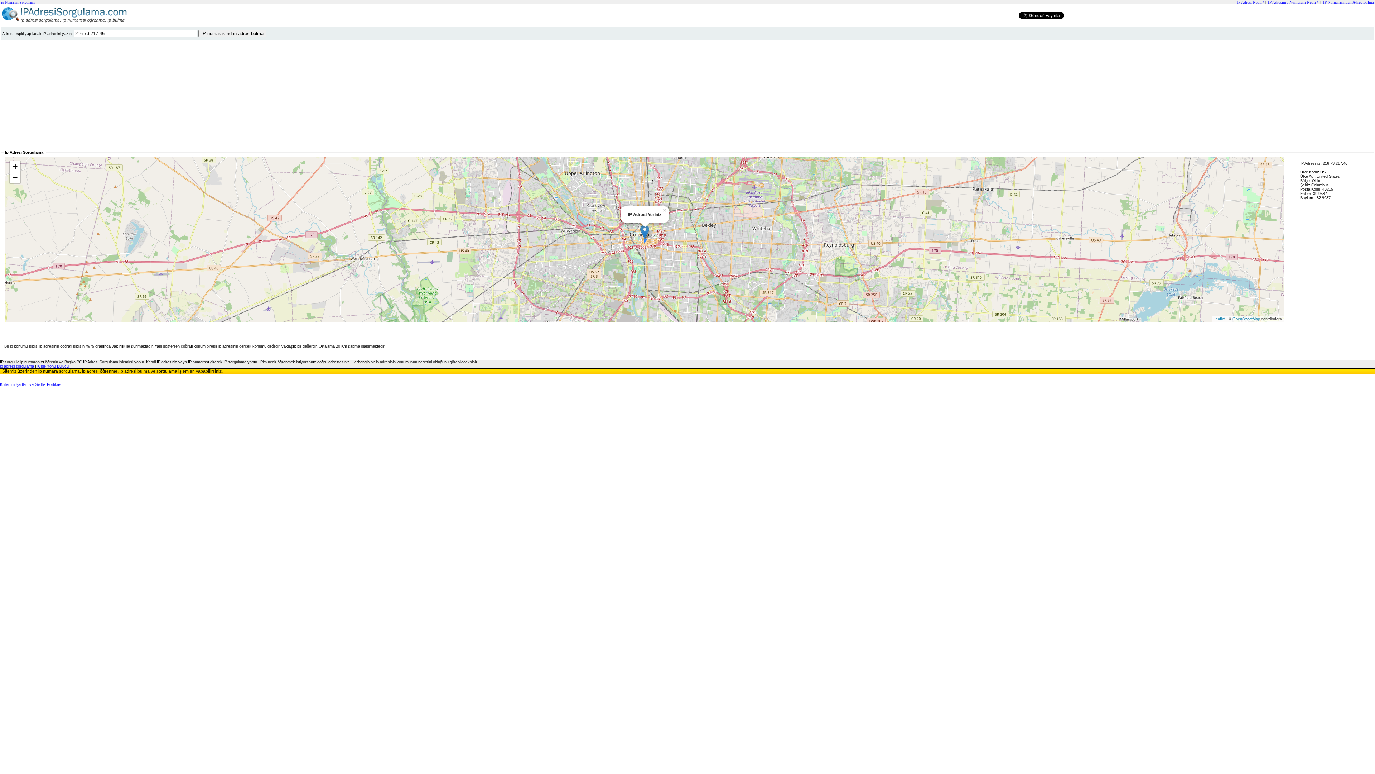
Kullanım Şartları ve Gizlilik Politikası (31, 384)
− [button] (15, 177)
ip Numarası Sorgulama (18, 2)
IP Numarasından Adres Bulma (1348, 2)
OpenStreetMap (1246, 318)
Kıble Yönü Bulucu (53, 366)
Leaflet (1219, 318)
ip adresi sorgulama (17, 366)
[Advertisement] (216, 95)
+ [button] (15, 166)
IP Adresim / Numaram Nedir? (1293, 2)
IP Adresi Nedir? (1250, 2)
